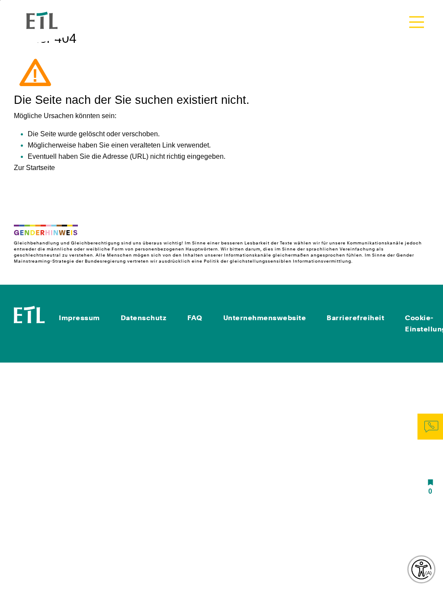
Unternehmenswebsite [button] (264, 318)
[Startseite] (29, 314)
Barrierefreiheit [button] (355, 318)
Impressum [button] (79, 318)
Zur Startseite (34, 167)
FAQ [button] (194, 318)
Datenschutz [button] (144, 318)
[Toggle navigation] (416, 22)
